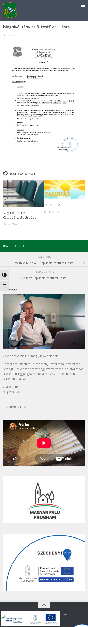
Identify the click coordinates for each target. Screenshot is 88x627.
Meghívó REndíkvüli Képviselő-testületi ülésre (20, 215)
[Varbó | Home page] (10, 10)
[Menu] (83, 5)
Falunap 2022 (52, 204)
